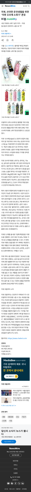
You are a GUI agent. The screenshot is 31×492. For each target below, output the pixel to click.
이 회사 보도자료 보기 (8, 406)
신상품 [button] (4, 421)
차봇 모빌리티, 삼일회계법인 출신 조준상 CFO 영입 (21, 399)
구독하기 (25, 386)
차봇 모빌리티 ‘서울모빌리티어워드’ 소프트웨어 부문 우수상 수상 (21, 393)
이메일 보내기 (6, 354)
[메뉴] (2, 6)
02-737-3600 (16, 477)
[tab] (15, 461)
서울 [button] (10, 421)
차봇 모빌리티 (6, 34)
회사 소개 (11, 489)
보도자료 (15, 461)
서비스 (16, 465)
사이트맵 (24, 489)
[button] (2, 40)
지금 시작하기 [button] (8, 442)
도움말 (16, 473)
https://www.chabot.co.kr (17, 338)
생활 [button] (3, 417)
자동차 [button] (24, 417)
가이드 (16, 469)
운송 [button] (17, 417)
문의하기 (15, 480)
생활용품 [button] (10, 417)
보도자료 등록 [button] (15, 455)
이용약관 (18, 489)
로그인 (6, 489)
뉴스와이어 (9, 46)
